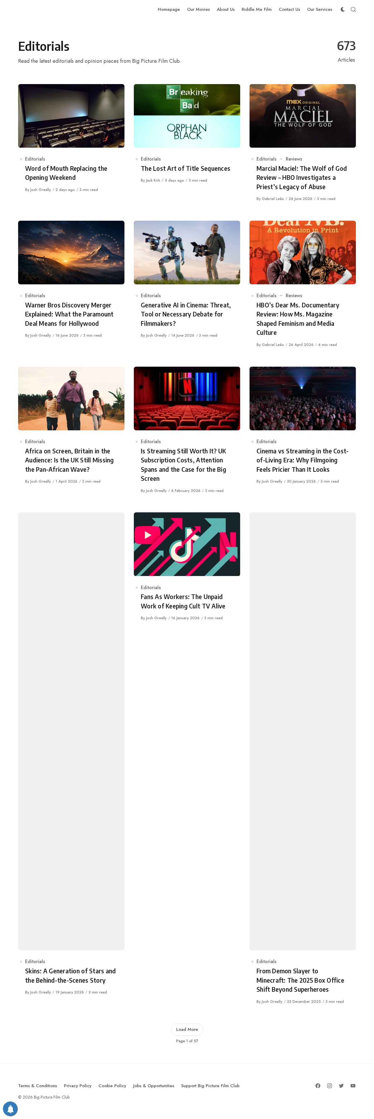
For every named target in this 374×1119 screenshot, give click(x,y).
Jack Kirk (153, 180)
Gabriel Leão (273, 198)
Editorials (35, 159)
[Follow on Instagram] (329, 1085)
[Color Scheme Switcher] (343, 9)
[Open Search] (353, 9)
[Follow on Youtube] (353, 1085)
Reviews (294, 159)
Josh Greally (40, 189)
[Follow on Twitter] (341, 1085)
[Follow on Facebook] (318, 1085)
